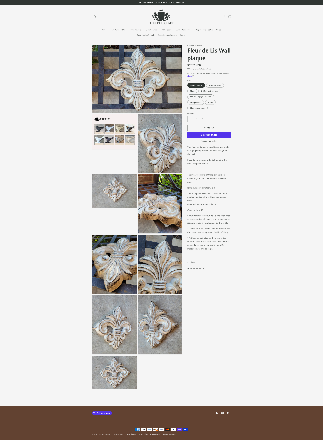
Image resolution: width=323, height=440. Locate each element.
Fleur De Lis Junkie (104, 434)
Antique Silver (215, 85)
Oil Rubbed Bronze (209, 91)
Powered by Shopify (117, 434)
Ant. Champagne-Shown (200, 97)
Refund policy (131, 434)
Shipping (190, 69)
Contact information (169, 434)
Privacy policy (143, 434)
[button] (95, 16)
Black (192, 91)
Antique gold (195, 102)
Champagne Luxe (197, 108)
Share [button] (192, 262)
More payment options (209, 141)
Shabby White (196, 85)
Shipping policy (155, 434)
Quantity (190, 114)
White (210, 102)
